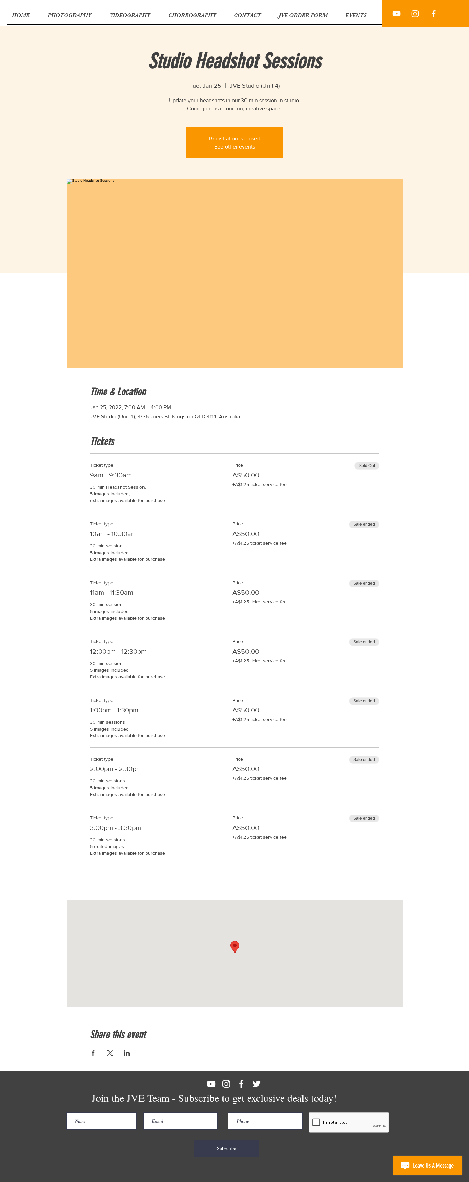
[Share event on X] (110, 1053)
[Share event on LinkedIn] (127, 1053)
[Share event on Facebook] (93, 1053)
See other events (234, 147)
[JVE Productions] (396, 14)
